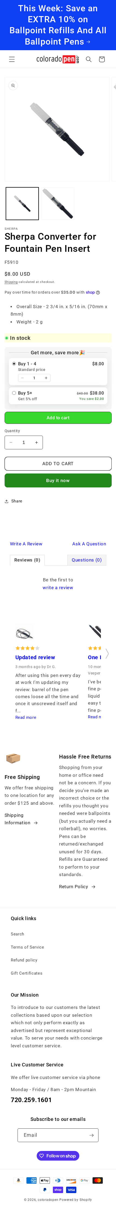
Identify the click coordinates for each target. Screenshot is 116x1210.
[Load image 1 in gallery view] (22, 203)
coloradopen (48, 1200)
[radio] (58, 371)
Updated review (35, 657)
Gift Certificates (26, 973)
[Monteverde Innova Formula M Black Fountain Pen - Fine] (97, 634)
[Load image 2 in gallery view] (58, 203)
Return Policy (73, 886)
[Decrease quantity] (22, 378)
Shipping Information (17, 819)
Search (17, 934)
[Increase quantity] (46, 378)
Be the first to (58, 583)
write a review (58, 587)
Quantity (12, 431)
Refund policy (24, 960)
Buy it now (58, 480)
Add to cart (58, 417)
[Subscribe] (91, 1135)
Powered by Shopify (75, 1200)
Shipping (11, 282)
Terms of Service (27, 947)
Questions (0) (87, 560)
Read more (25, 717)
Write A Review (26, 543)
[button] (11, 59)
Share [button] (16, 501)
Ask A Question (89, 543)
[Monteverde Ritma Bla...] (24, 634)
